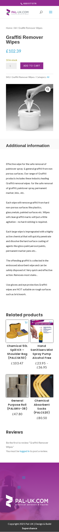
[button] (48, 89)
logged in (25, 451)
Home (9, 28)
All (15, 28)
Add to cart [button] (26, 322)
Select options (50, 322)
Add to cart (31, 65)
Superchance (29, 528)
